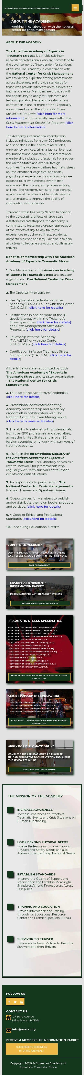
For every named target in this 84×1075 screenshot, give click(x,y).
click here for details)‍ (46, 307)
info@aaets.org (24, 1029)
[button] (75, 7)
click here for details (43, 329)
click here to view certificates (30, 421)
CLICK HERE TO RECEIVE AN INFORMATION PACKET (31, 1049)
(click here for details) (53, 322)
